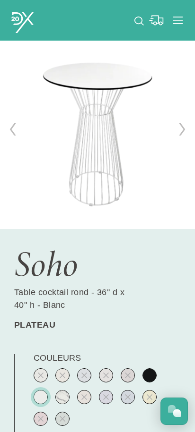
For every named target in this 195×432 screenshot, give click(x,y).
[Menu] (178, 20)
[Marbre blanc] (62, 397)
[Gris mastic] (106, 375)
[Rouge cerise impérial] (41, 419)
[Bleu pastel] (84, 375)
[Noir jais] (149, 375)
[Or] (149, 397)
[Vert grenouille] (62, 419)
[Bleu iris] (106, 397)
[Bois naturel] (84, 397)
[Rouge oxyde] (128, 375)
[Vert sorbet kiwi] (41, 375)
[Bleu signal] (128, 397)
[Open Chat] (174, 411)
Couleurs (57, 358)
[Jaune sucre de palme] (62, 375)
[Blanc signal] (41, 397)
